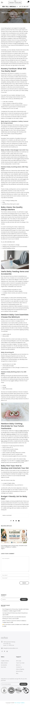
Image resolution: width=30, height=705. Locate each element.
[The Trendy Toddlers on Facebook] (2, 651)
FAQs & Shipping (20, 669)
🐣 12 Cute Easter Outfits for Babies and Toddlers (14, 624)
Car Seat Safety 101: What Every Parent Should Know (15, 613)
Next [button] (26, 539)
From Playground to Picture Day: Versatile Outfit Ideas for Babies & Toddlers (14, 546)
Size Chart (3, 667)
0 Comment (18, 18)
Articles (12, 18)
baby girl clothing (22, 36)
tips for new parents (19, 43)
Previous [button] (3, 539)
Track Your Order (20, 663)
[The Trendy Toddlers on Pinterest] (4, 651)
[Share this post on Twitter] (13, 519)
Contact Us (19, 667)
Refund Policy (19, 671)
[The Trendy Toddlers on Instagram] (7, 651)
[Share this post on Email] (18, 519)
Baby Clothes (4, 663)
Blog (17, 673)
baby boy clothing (11, 434)
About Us (18, 665)
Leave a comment (7, 515)
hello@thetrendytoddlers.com (10, 648)
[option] (15, 539)
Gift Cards (18, 661)
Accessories (4, 665)
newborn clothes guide (21, 460)
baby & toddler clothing (21, 430)
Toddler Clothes (5, 661)
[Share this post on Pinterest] (16, 519)
